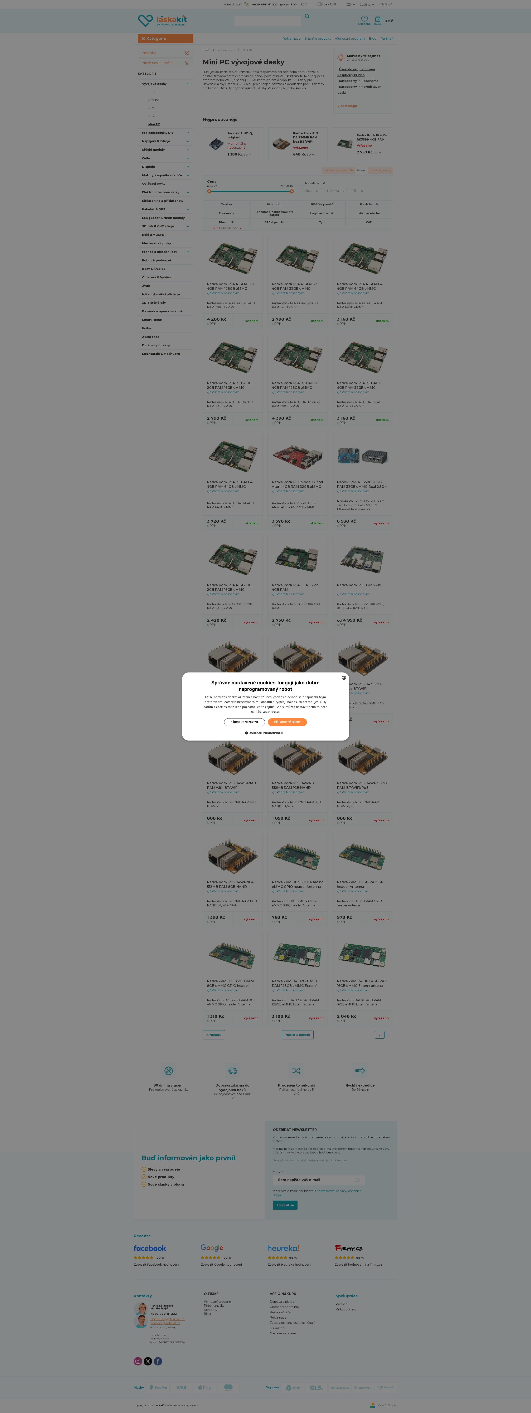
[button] (265, 732)
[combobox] (344, 677)
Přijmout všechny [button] (287, 722)
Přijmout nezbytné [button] (245, 722)
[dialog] (265, 706)
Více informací (271, 712)
